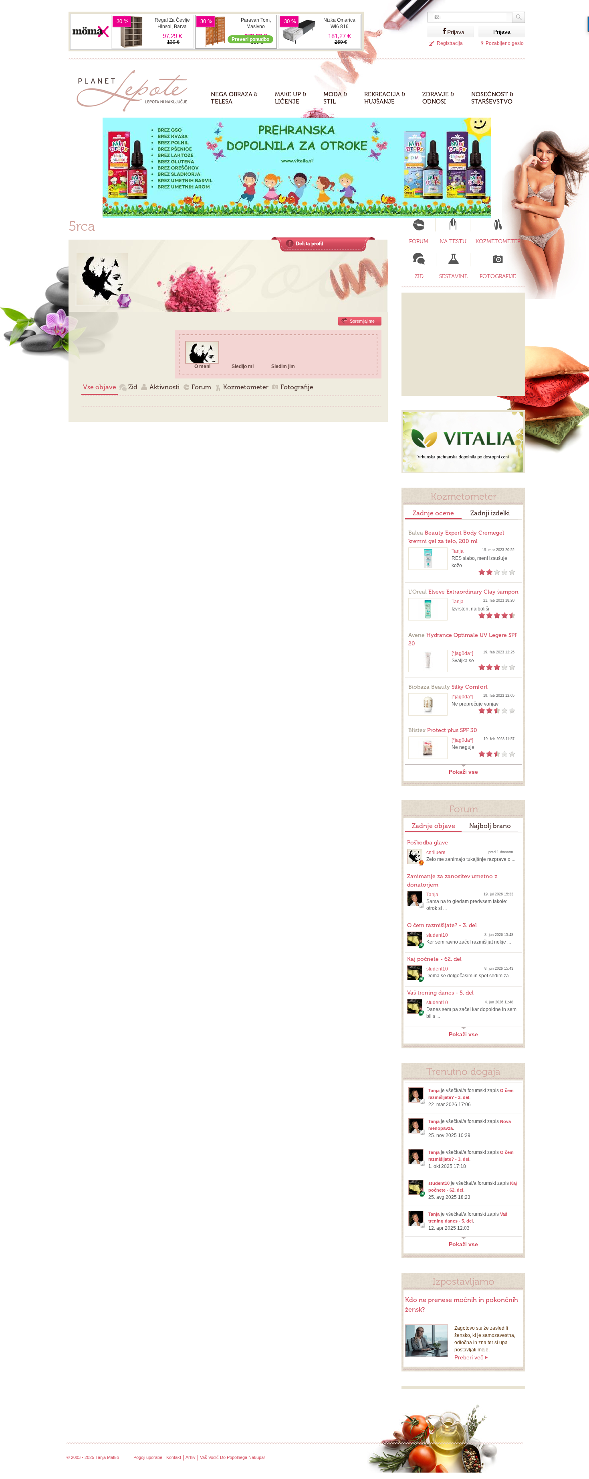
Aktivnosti (164, 387)
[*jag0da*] (462, 653)
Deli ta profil (309, 243)
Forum (201, 387)
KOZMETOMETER (498, 241)
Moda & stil (335, 98)
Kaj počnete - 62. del (434, 959)
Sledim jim (283, 366)
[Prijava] (437, 31)
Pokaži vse (463, 772)
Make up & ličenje (291, 98)
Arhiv (191, 1457)
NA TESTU (453, 241)
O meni (202, 366)
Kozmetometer (245, 387)
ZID (419, 276)
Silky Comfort (448, 687)
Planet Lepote (135, 88)
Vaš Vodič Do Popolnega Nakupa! (232, 1457)
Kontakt (173, 1457)
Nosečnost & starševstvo (492, 98)
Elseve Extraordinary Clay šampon (463, 591)
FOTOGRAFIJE (498, 276)
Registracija (450, 43)
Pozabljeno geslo (505, 43)
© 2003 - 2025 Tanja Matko (93, 1457)
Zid (132, 387)
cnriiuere (436, 852)
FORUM (418, 241)
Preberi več (468, 1357)
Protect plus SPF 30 (442, 730)
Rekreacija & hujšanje (384, 98)
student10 (437, 935)
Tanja (458, 551)
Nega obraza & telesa (234, 98)
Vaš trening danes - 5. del (440, 992)
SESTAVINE (453, 276)
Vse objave (99, 387)
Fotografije (296, 387)
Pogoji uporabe (147, 1457)
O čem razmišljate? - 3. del (442, 925)
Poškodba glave (427, 842)
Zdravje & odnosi (438, 98)
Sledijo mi (243, 366)
